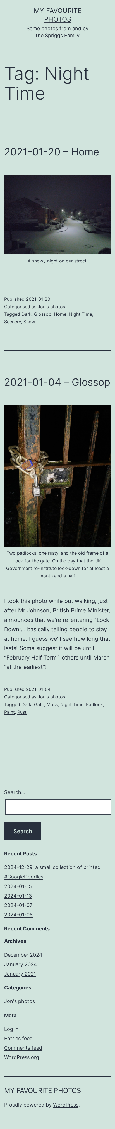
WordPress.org (21, 1057)
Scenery (12, 321)
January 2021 (20, 974)
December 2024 (23, 955)
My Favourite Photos (42, 1091)
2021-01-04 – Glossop (57, 382)
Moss (52, 704)
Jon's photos (51, 306)
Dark (26, 314)
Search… (14, 792)
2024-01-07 (18, 905)
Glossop (42, 314)
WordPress (65, 1105)
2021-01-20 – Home (51, 152)
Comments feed (23, 1048)
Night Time (80, 314)
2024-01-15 (18, 886)
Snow (29, 321)
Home (60, 314)
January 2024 (20, 964)
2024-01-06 (18, 915)
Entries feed (18, 1038)
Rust (22, 712)
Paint (9, 712)
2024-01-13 (18, 896)
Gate (39, 704)
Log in (11, 1029)
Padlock (94, 704)
